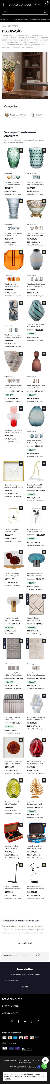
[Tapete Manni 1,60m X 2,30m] (9, 668)
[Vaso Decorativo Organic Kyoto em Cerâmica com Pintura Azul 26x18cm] (16, 330)
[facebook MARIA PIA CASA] (18, 1021)
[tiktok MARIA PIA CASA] (32, 1021)
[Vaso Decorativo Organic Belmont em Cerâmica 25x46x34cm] (9, 381)
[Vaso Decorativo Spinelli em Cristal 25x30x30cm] (32, 228)
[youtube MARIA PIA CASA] (25, 1021)
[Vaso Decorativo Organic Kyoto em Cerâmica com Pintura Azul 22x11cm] (11, 330)
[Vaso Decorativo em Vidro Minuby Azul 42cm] (41, 436)
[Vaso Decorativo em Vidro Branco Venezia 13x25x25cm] (18, 228)
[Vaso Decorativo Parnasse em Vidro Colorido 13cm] (13, 279)
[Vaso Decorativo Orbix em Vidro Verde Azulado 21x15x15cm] (34, 177)
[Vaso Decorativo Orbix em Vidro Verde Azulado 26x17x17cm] (38, 177)
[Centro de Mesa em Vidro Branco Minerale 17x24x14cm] (13, 177)
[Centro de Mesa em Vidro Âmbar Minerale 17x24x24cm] (9, 177)
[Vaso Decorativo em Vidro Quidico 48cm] (38, 381)
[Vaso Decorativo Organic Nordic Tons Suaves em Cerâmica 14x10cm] (41, 279)
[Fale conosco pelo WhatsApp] (44, 1066)
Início (4, 26)
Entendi (8, 1079)
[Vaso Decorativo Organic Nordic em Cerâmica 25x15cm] (32, 279)
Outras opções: (9, 173)
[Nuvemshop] (18, 1068)
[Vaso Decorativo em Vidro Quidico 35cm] (34, 381)
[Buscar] (45, 11)
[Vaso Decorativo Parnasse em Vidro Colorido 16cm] (18, 279)
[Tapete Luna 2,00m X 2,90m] (34, 668)
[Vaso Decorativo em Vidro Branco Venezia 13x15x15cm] (9, 228)
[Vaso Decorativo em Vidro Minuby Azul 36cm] (36, 436)
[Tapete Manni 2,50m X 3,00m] (18, 668)
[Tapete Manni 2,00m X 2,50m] (13, 668)
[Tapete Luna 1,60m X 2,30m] (38, 668)
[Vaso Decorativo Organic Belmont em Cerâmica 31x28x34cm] (18, 381)
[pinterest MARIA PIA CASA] (38, 1021)
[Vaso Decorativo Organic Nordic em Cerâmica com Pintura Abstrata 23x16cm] (36, 279)
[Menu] (4, 4)
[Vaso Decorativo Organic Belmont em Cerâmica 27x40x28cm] (13, 381)
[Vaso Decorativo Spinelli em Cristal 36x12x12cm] (41, 228)
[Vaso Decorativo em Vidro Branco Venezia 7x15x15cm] (13, 228)
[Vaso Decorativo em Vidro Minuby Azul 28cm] (32, 436)
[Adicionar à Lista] (21, 150)
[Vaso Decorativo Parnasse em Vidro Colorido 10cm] (9, 279)
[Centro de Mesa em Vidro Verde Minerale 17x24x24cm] (18, 177)
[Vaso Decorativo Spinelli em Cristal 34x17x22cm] (36, 228)
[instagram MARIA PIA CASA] (12, 1021)
